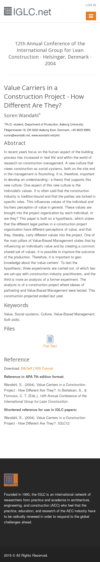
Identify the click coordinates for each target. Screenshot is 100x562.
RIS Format (44, 368)
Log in (91, 5)
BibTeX (26, 368)
